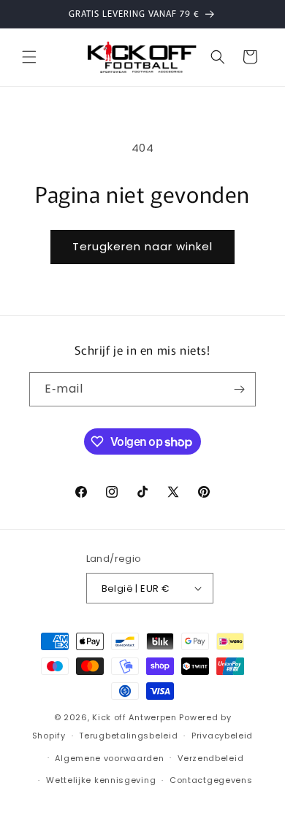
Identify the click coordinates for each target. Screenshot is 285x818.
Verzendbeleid (210, 758)
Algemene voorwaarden (109, 758)
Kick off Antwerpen (134, 717)
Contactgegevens (211, 780)
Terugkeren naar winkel (142, 246)
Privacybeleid (222, 735)
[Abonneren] (239, 389)
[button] (29, 57)
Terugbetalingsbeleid (128, 735)
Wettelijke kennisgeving (101, 780)
